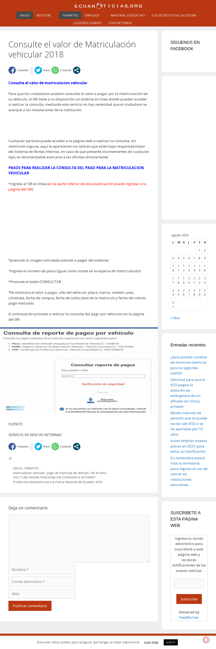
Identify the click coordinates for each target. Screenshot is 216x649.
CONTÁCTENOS (120, 23)
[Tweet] (42, 70)
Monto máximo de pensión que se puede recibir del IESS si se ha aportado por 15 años (188, 423)
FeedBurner (189, 617)
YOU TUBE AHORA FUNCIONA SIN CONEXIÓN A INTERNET (54, 477)
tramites (70, 15)
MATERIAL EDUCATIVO (128, 15)
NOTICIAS (43, 15)
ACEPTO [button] (170, 642)
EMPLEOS (92, 15)
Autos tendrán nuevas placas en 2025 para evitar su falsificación (188, 446)
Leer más (151, 642)
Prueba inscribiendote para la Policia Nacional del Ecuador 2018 (57, 482)
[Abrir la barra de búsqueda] (140, 23)
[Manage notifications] (206, 639)
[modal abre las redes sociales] (76, 70)
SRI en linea (98, 473)
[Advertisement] (85, 127)
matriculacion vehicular (29, 473)
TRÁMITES (31, 468)
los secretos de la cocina (174, 15)
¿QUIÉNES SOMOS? (87, 23)
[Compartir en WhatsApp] (61, 70)
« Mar (175, 317)
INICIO (25, 15)
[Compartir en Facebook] (18, 70)
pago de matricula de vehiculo (68, 473)
